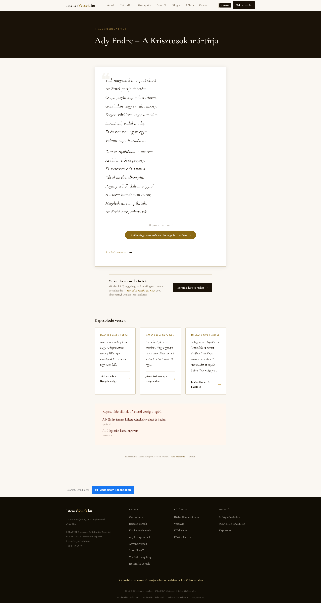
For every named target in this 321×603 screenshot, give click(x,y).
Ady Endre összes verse (117, 252)
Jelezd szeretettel (177, 456)
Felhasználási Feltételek (178, 597)
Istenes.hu (80, 5)
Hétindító (126, 5)
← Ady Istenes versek (110, 28)
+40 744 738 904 (74, 546)
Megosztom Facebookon (115, 489)
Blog (176, 5)
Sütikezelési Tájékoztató (153, 597)
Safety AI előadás (229, 517)
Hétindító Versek (139, 563)
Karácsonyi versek (140, 530)
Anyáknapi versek (140, 537)
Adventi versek (138, 543)
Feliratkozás (243, 5)
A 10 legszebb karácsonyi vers (120, 431)
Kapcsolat (225, 530)
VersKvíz (179, 523)
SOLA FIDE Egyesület (232, 523)
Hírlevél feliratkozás (186, 517)
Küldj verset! (181, 530)
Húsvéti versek (138, 523)
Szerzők (162, 5)
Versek (111, 5)
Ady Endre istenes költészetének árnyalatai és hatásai (134, 419)
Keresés (225, 5)
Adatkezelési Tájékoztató (128, 597)
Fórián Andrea (183, 537)
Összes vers (136, 517)
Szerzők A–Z (136, 550)
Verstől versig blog (140, 557)
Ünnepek (144, 5)
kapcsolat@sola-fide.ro (78, 541)
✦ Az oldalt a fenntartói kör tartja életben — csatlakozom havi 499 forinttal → (160, 580)
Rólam (190, 5)
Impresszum (198, 597)
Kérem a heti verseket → (192, 287)
